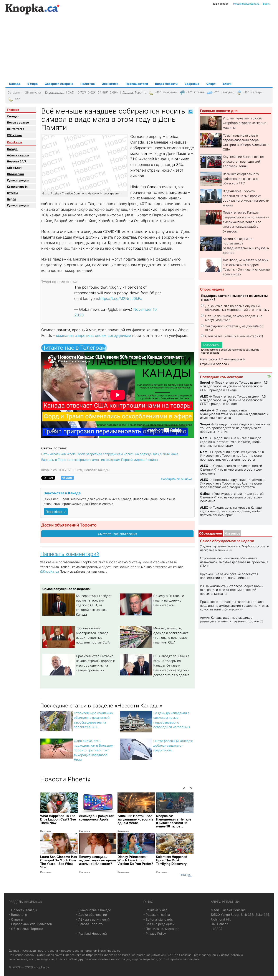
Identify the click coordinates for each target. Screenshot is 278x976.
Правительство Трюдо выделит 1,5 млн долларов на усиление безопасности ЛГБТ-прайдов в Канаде (234, 386)
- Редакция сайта (156, 914)
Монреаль (170, 92)
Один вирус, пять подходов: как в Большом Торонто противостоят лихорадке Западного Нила (93, 750)
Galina (205, 493)
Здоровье (192, 83)
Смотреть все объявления (117, 534)
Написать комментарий (69, 554)
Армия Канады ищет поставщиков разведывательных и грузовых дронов (229, 619)
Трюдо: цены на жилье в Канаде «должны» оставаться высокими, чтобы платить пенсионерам (230, 441)
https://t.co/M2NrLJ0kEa (120, 298)
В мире (32, 83)
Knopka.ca (14, 142)
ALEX (204, 396)
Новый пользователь (246, 3)
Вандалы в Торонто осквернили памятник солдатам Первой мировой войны (99, 459)
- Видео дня (18, 914)
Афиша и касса (18, 155)
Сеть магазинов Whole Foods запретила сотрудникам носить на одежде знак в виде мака (109, 454)
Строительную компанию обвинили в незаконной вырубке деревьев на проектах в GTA (234, 562)
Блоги (227, 83)
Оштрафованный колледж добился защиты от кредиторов (173, 745)
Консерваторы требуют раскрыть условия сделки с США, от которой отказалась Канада (94, 605)
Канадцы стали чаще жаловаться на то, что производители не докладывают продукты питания (235, 428)
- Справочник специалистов (30, 924)
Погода (127, 92)
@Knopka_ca (49, 571)
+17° (216, 92)
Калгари (257, 92)
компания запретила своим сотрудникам (93, 335)
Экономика (110, 83)
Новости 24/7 (16, 161)
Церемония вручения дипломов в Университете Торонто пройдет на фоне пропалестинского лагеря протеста (232, 455)
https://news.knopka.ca (101, 955)
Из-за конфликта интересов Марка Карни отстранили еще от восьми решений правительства (231, 589)
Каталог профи (17, 186)
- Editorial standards (158, 919)
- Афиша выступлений (93, 919)
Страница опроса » (215, 364)
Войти (266, 3)
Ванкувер (227, 92)
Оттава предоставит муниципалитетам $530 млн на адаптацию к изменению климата (234, 414)
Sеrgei (205, 382)
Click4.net (14, 167)
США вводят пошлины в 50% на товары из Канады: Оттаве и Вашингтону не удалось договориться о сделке (171, 665)
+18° (158, 92)
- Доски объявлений (91, 914)
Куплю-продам (18, 180)
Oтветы (12, 193)
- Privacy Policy (154, 933)
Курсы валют (54, 92)
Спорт (211, 83)
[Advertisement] (139, 48)
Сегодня (13, 116)
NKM (203, 438)
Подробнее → (56, 511)
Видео (11, 199)
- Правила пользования (161, 929)
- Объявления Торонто (26, 929)
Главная (13, 109)
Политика (87, 83)
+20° (189, 92)
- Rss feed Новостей (91, 933)
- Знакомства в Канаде (93, 910)
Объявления (15, 174)
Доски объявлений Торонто (68, 525)
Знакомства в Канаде (62, 493)
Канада (14, 83)
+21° (17, 98)
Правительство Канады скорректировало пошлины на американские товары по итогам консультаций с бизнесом (246, 222)
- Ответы (16, 919)
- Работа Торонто (89, 924)
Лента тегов (15, 128)
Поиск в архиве (18, 122)
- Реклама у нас (155, 910)
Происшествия (137, 83)
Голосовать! (211, 345)
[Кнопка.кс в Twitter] (190, 111)
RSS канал (14, 135)
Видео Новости (166, 83)
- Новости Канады (23, 910)
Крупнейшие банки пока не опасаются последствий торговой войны (243, 161)
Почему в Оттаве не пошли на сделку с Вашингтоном (168, 600)
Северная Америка (59, 83)
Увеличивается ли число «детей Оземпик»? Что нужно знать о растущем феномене (231, 469)
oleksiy (205, 410)
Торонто (140, 92)
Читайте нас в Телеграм (73, 347)
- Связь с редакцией (159, 924)
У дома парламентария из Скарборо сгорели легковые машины (244, 122)
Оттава (199, 92)
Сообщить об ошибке (176, 479)
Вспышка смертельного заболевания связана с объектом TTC (241, 178)
